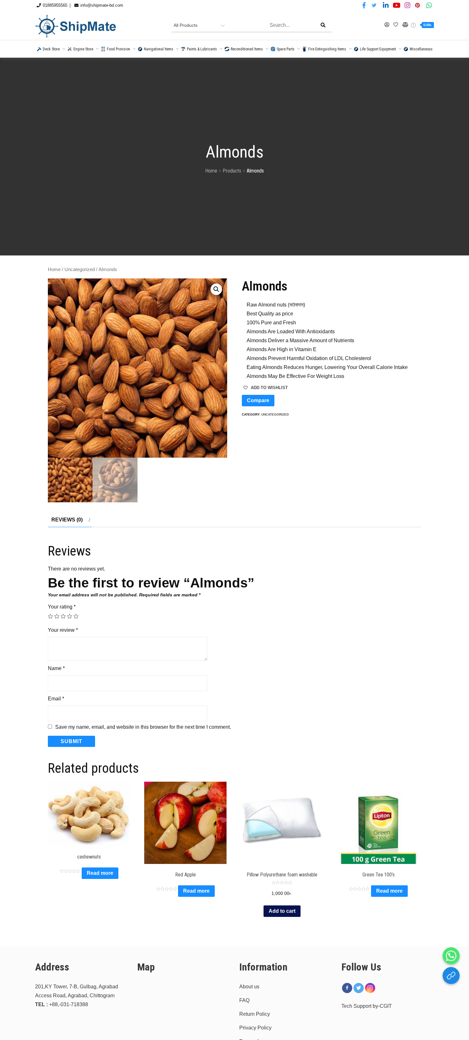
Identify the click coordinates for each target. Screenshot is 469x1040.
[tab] (70, 520)
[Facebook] (347, 988)
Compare (258, 400)
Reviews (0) (67, 519)
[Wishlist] (396, 25)
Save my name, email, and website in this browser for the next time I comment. (143, 727)
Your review (63, 630)
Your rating (62, 606)
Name (56, 668)
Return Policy (254, 1014)
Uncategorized (79, 269)
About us (249, 986)
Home (54, 269)
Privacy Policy (255, 1027)
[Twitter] (359, 988)
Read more (100, 873)
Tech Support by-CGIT (366, 1006)
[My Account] (387, 25)
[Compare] (404, 25)
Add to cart (282, 911)
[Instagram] (370, 988)
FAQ (244, 1000)
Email (56, 698)
